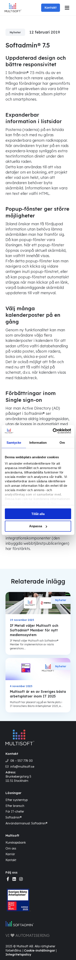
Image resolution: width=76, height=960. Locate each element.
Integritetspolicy (18, 954)
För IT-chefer (14, 811)
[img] (7, 879)
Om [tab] (62, 442)
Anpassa (35, 526)
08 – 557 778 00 (21, 761)
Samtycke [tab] (14, 442)
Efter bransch (14, 806)
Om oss (10, 848)
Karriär (10, 854)
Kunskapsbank (15, 842)
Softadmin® (13, 817)
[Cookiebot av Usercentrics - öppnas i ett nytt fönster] (53, 431)
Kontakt (51, 7)
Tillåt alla (38, 513)
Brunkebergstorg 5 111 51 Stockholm (18, 779)
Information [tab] (38, 442)
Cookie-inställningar (39, 950)
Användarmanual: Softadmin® (26, 823)
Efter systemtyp (16, 800)
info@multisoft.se (22, 767)
